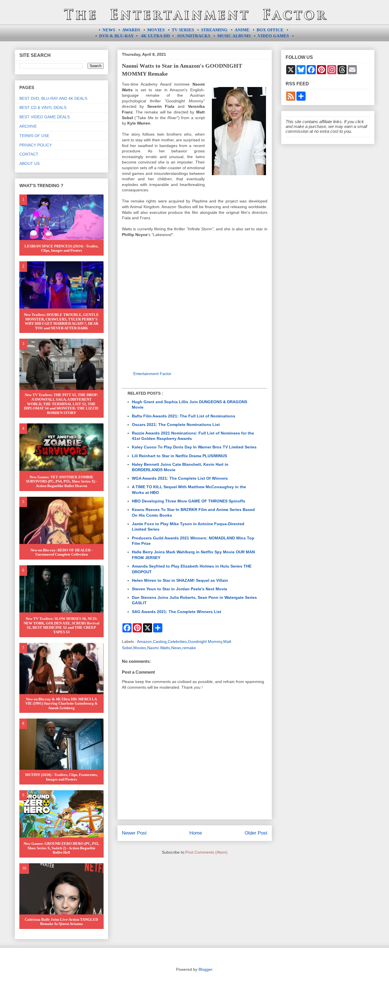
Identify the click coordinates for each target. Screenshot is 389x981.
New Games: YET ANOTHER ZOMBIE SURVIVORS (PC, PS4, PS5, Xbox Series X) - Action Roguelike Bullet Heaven (61, 481)
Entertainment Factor (152, 373)
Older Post (256, 833)
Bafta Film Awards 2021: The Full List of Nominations (183, 416)
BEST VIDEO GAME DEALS (44, 117)
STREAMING (214, 30)
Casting (160, 641)
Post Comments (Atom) (206, 852)
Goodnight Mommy (205, 641)
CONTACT (28, 154)
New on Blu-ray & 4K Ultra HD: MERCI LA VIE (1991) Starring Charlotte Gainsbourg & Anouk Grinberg (61, 703)
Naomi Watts (158, 647)
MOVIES (156, 30)
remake (189, 647)
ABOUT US (29, 163)
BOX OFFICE (270, 30)
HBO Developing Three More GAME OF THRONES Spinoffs (188, 501)
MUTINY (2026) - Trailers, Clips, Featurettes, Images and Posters (61, 777)
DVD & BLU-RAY (116, 36)
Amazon (144, 641)
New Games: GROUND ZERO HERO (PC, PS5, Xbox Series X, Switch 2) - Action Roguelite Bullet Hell (61, 847)
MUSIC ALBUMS (234, 36)
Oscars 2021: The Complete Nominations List (176, 424)
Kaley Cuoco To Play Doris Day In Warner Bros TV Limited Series (194, 447)
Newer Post (134, 833)
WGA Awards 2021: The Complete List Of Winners (180, 478)
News (176, 647)
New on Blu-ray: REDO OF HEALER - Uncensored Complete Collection (61, 552)
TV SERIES (183, 30)
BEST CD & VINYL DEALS (42, 107)
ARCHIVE (28, 126)
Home (195, 833)
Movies (139, 647)
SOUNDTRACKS (193, 36)
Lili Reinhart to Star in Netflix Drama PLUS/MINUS (179, 456)
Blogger (205, 969)
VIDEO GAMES (273, 36)
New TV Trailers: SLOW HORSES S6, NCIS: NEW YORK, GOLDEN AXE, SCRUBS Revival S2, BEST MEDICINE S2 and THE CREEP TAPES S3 (61, 625)
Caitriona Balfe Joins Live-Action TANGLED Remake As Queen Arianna (61, 921)
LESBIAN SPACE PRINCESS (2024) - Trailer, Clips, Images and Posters (61, 248)
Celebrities (177, 641)
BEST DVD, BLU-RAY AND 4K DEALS (53, 98)
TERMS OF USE (34, 135)
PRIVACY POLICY (35, 145)
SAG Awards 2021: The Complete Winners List (176, 611)
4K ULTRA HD (155, 36)
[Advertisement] (194, 305)
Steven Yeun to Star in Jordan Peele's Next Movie (179, 589)
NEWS (109, 30)
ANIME (242, 30)
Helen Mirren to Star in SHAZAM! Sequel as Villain (180, 580)
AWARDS (131, 30)
